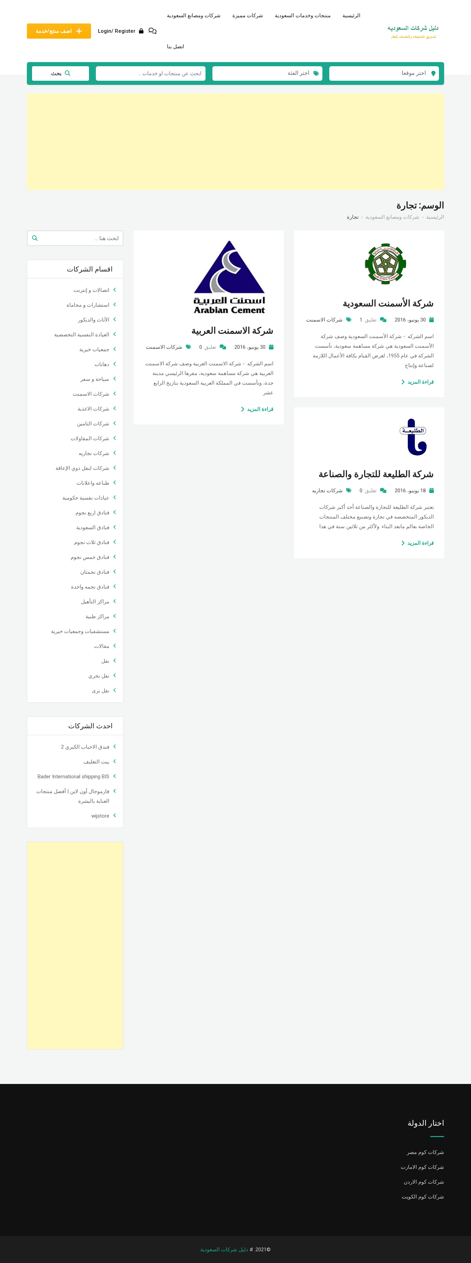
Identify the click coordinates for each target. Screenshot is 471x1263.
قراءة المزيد (260, 409)
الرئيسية (351, 15)
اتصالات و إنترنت (91, 290)
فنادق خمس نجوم (90, 557)
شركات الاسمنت (164, 347)
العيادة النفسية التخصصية (81, 335)
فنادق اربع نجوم (92, 513)
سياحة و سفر (94, 379)
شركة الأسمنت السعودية (388, 303)
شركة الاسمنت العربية (232, 330)
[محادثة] (153, 31)
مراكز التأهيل (95, 602)
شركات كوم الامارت (422, 1167)
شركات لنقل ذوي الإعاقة (82, 468)
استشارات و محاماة (88, 305)
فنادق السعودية (92, 527)
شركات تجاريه (327, 490)
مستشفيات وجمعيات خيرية (80, 631)
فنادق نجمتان (94, 572)
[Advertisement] (237, 141)
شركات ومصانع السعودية (194, 15)
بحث (56, 73)
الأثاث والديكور (93, 320)
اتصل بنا (175, 46)
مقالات (101, 646)
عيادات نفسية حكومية (85, 498)
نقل (105, 661)
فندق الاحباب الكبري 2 (85, 747)
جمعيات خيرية (94, 349)
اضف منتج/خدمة (54, 31)
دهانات (101, 364)
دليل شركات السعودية (224, 1249)
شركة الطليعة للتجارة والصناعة (376, 474)
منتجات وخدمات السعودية (303, 15)
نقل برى (100, 691)
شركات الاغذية (93, 409)
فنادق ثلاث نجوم (91, 542)
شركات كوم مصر (425, 1152)
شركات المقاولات (90, 438)
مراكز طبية (97, 616)
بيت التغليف (96, 762)
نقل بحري (98, 676)
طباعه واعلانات (93, 483)
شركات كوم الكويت (423, 1197)
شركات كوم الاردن (424, 1182)
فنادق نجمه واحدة (90, 587)
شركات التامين (93, 424)
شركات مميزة (247, 15)
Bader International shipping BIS (73, 776)
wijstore (100, 816)
